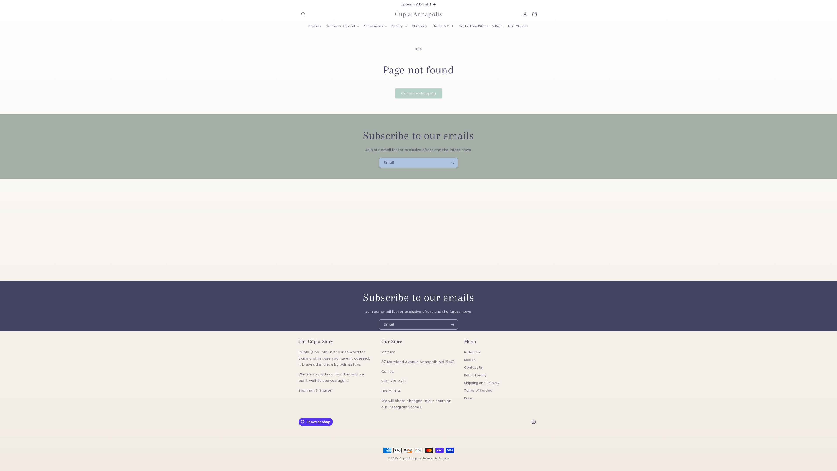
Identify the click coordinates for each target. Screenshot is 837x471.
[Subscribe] (453, 163)
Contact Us (473, 367)
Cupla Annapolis (410, 458)
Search (470, 360)
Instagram (472, 352)
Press (468, 398)
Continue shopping (418, 93)
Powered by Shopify (436, 458)
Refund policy (475, 375)
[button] (303, 14)
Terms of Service (478, 390)
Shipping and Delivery (482, 383)
